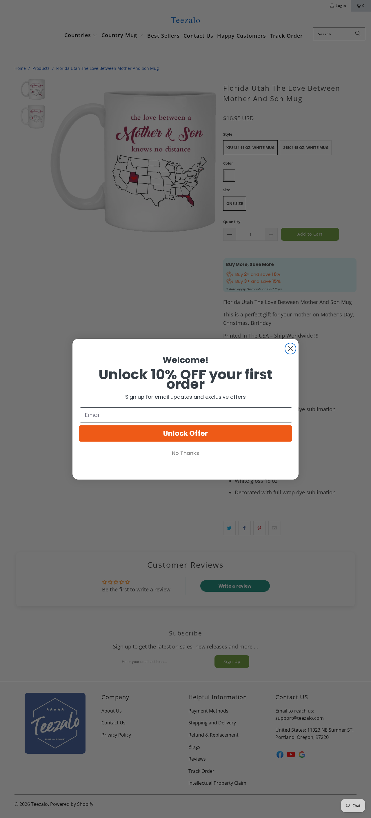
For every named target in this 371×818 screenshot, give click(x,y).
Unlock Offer (185, 433)
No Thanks (185, 453)
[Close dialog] (290, 348)
